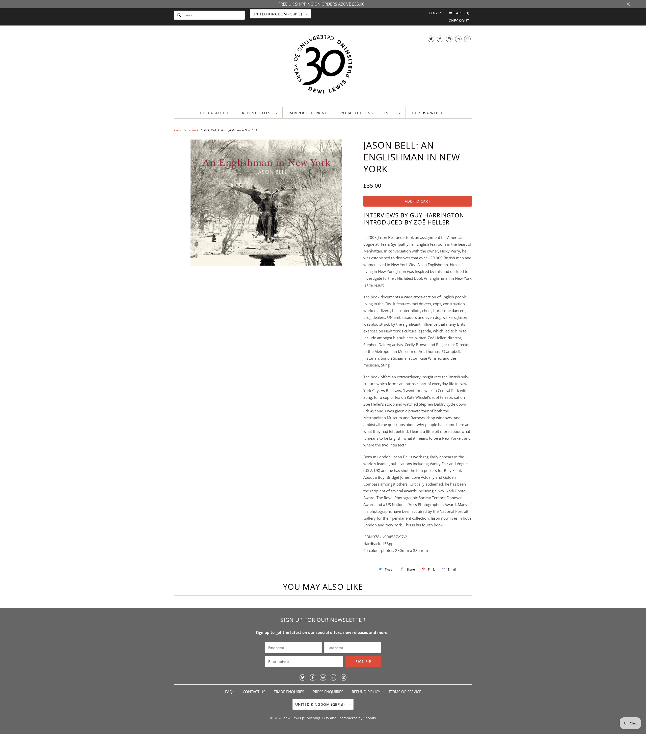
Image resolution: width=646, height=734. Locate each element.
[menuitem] (260, 112)
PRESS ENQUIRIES (328, 691)
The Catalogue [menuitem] (215, 112)
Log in (436, 13)
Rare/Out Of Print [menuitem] (308, 112)
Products (193, 130)
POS (325, 718)
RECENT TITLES (257, 112)
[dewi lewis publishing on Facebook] (440, 38)
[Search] (179, 15)
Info (390, 112)
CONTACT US (254, 691)
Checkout (459, 20)
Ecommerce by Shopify (357, 718)
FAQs (229, 691)
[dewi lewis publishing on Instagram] (449, 38)
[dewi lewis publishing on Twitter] (431, 38)
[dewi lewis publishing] (323, 67)
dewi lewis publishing (301, 718)
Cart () (460, 13)
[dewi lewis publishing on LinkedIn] (458, 38)
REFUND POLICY (366, 691)
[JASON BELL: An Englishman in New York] (266, 215)
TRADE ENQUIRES (289, 691)
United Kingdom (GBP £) (278, 14)
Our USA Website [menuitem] (429, 112)
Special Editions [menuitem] (355, 112)
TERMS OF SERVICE (405, 691)
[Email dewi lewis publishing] (467, 38)
